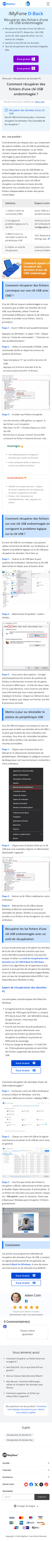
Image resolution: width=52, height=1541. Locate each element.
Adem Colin (40, 102)
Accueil (8, 78)
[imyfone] (9, 3)
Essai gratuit (23, 59)
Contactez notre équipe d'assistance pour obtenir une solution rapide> (26, 1409)
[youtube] (26, 1484)
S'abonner (42, 1497)
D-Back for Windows (20, 1264)
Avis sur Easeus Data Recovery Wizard (24, 1376)
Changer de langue (26, 1506)
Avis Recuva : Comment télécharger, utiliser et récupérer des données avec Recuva (24, 1384)
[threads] (41, 1484)
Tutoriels (7, 1470)
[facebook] (31, 1484)
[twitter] (36, 1484)
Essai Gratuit (23, 1063)
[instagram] (46, 1484)
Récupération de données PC (27, 78)
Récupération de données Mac (20, 1440)
